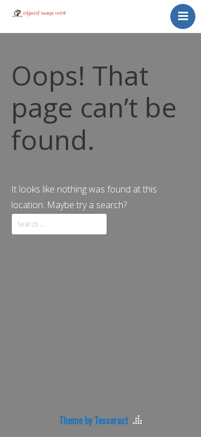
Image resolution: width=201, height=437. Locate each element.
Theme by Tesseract (93, 420)
